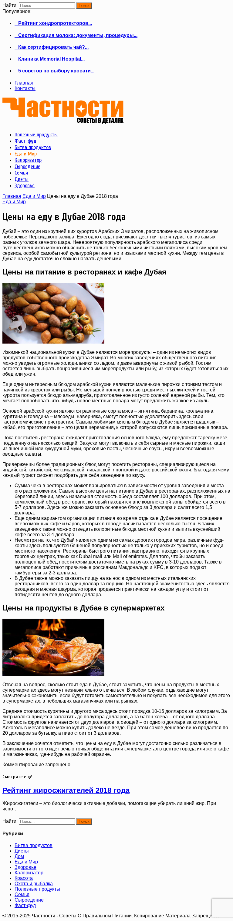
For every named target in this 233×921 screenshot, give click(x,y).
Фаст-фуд (25, 905)
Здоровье (25, 867)
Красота (24, 878)
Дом (19, 856)
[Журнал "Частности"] (63, 121)
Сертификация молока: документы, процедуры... (76, 35)
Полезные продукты (37, 889)
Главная (24, 82)
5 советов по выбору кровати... (54, 70)
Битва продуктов (33, 845)
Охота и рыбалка (34, 883)
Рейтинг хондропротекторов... (53, 23)
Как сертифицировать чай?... (52, 47)
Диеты (22, 850)
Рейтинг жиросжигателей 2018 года (66, 790)
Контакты (25, 88)
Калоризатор (29, 872)
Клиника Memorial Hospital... (50, 59)
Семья (22, 894)
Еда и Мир (34, 196)
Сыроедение (29, 900)
